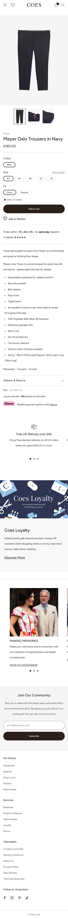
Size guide (58, 172)
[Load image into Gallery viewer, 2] (34, 116)
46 (19, 178)
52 (51, 178)
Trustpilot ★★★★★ (14, 237)
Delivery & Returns (13, 854)
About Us (8, 860)
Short (10, 192)
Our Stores (9, 758)
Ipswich (7, 771)
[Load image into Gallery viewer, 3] (48, 116)
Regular (24, 192)
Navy (9, 164)
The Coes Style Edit (13, 878)
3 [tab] (37, 459)
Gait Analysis (10, 819)
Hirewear (8, 807)
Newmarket (9, 789)
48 (30, 178)
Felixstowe (9, 765)
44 (8, 178)
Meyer (6, 133)
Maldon (7, 783)
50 (41, 178)
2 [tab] (34, 459)
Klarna (53, 404)
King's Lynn (9, 777)
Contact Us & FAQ (13, 849)
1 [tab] (30, 459)
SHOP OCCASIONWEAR (24, 665)
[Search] (63, 4)
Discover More (14, 558)
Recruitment (10, 872)
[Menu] (5, 5)
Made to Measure (12, 813)
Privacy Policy (10, 866)
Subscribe (34, 736)
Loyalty (7, 825)
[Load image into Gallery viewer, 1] (20, 116)
